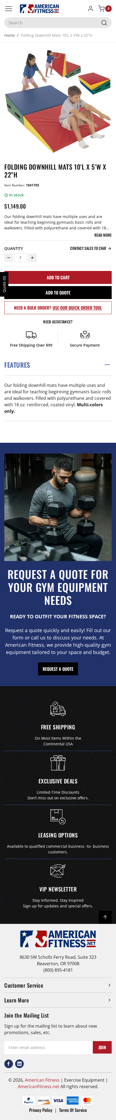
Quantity (13, 248)
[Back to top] (105, 917)
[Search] (104, 22)
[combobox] (58, 22)
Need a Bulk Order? (58, 307)
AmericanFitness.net (38, 1086)
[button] (58, 364)
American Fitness (42, 1080)
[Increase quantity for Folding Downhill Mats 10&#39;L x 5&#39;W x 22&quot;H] (32, 257)
